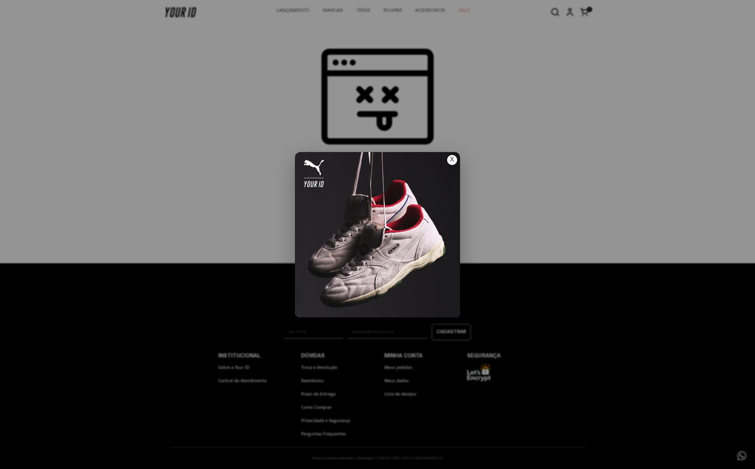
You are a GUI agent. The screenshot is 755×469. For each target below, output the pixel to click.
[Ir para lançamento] (377, 234)
